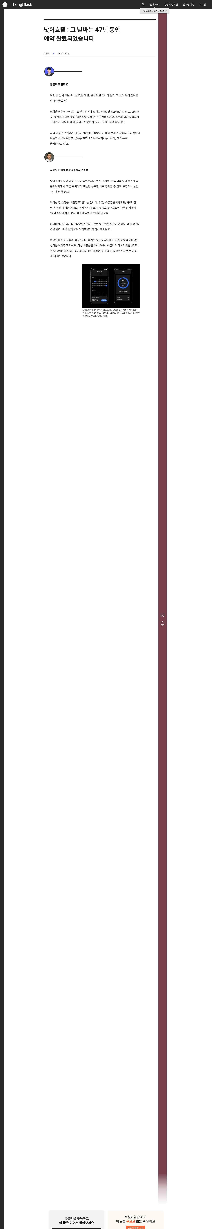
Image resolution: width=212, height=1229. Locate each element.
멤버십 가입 (188, 4)
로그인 (202, 4)
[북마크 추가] (162, 615)
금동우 (46, 53)
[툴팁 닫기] (166, 10)
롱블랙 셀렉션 (171, 4)
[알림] (162, 623)
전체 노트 (154, 4)
